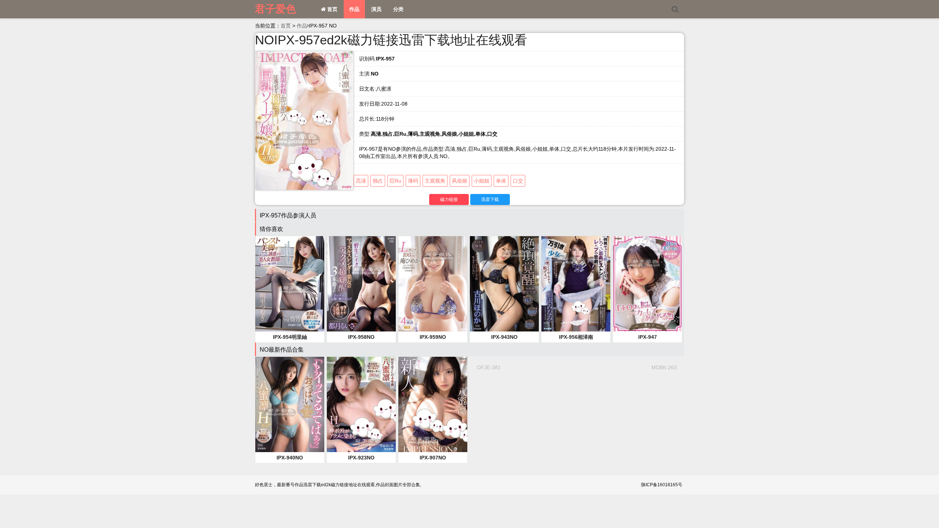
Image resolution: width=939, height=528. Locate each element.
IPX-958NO (361, 337)
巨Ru (395, 181)
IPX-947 (647, 337)
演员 (376, 9)
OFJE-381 (489, 367)
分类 (398, 9)
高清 (361, 181)
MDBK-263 (664, 367)
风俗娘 (459, 181)
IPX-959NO (433, 337)
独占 (378, 181)
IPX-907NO (433, 458)
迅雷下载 (490, 199)
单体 (501, 181)
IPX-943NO (504, 337)
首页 (331, 9)
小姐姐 (481, 181)
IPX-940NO (290, 458)
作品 (354, 9)
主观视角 (435, 181)
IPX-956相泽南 (576, 337)
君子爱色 (275, 9)
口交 (518, 181)
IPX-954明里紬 (290, 337)
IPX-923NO (361, 458)
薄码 (413, 181)
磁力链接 (449, 199)
